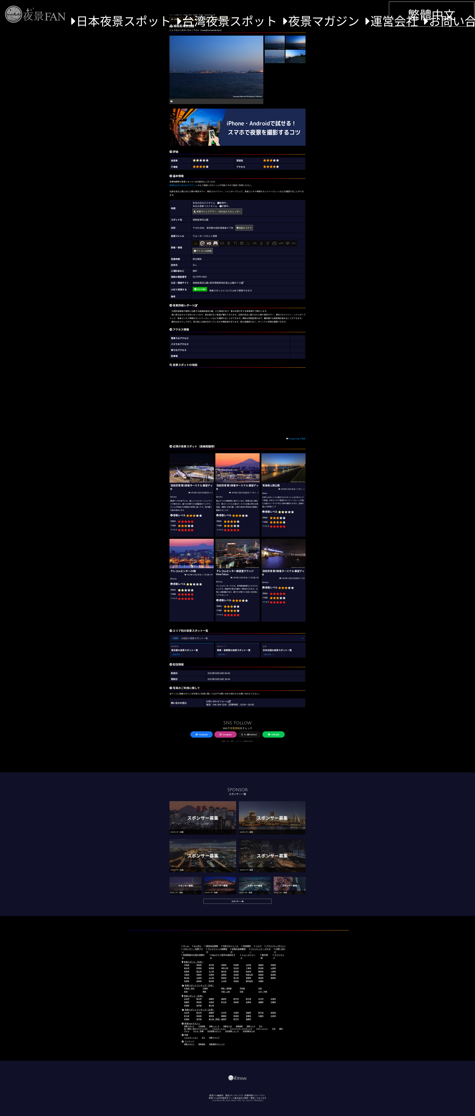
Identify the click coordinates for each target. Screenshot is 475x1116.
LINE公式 (275, 734)
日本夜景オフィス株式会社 (231, 1098)
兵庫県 (211, 975)
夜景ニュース (214, 1026)
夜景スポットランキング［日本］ (199, 985)
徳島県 (223, 978)
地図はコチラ (245, 227)
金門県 (199, 1005)
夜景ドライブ (214, 1038)
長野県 (186, 971)
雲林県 (211, 1016)
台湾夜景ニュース (232, 1031)
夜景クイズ (251, 1026)
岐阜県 (248, 971)
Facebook (203, 734)
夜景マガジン (323, 21)
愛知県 (236, 971)
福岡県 (273, 978)
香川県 (236, 978)
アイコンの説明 (204, 250)
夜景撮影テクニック (217, 1044)
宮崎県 (236, 981)
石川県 (211, 971)
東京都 (211, 968)
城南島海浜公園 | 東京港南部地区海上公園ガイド (217, 282)
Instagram (227, 734)
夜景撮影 (239, 1026)
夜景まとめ (227, 1026)
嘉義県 (223, 1016)
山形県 (248, 965)
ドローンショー (262, 1029)
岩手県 (211, 965)
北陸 (260, 988)
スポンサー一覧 (237, 901)
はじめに (198, 946)
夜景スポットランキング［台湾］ (199, 1010)
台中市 (260, 999)
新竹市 (236, 999)
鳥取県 (260, 975)
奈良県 (236, 975)
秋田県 (236, 965)
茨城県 (273, 965)
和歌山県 (249, 975)
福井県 (223, 971)
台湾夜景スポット (229, 21)
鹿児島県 (249, 981)
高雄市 (186, 1002)
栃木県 (186, 968)
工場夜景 (201, 1026)
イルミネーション (219, 1029)
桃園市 (211, 999)
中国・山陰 (225, 992)
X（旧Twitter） (251, 734)
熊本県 (211, 981)
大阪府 (186, 975)
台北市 (186, 999)
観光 (281, 1029)
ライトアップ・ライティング (241, 1029)
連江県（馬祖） (215, 1019)
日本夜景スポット (123, 21)
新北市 (199, 999)
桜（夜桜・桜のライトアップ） (196, 1029)
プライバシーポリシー (276, 946)
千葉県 (248, 968)
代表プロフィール (230, 946)
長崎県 (199, 981)
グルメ (186, 1031)
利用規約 (247, 946)
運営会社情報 (212, 946)
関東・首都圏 (226, 988)
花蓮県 (273, 1002)
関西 (204, 992)
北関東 (205, 988)
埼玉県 (236, 968)
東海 (186, 992)
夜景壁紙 (201, 1044)
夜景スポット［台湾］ (194, 996)
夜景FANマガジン (192, 1023)
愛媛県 (248, 978)
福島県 (260, 965)
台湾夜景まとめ (249, 1031)
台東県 (211, 1002)
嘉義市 (248, 1019)
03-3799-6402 (200, 276)
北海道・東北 (189, 988)
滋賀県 (223, 975)
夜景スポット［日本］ (194, 962)
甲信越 (242, 988)
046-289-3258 (236, 1095)
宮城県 (223, 965)
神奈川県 (224, 968)
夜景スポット (189, 1026)
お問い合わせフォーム (217, 701)
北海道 (186, 965)
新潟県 (260, 968)
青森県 (199, 965)
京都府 (199, 975)
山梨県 (273, 968)
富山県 (199, 971)
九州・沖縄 (262, 992)
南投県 (236, 1002)
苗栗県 (248, 1002)
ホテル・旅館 (198, 1031)
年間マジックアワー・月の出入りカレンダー (218, 211)
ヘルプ (258, 946)
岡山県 (186, 978)
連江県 (211, 1005)
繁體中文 (431, 15)
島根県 (273, 975)
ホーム (186, 946)
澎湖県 (186, 1005)
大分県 (223, 981)
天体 (273, 1029)
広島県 (199, 978)
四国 (241, 992)
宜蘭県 (260, 1002)
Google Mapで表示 (297, 438)
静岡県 (260, 971)
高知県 (260, 978)
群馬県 (199, 968)
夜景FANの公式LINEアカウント (183, 185)
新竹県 (248, 999)
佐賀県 (186, 981)
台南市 (273, 999)
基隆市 (223, 999)
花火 (260, 1026)
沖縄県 (260, 981)
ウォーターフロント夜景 (205, 236)
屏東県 (199, 1002)
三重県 (273, 971)
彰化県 (223, 1002)
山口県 (211, 978)
